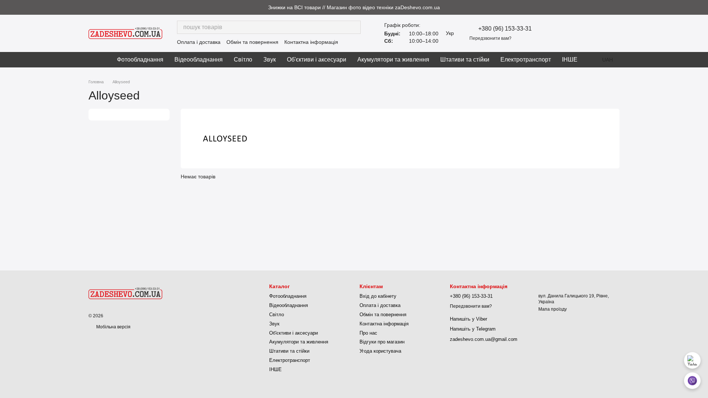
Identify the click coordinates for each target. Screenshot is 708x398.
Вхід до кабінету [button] (378, 296)
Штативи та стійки (464, 59)
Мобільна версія (113, 326)
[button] (702, 7)
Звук (269, 59)
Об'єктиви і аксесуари (316, 59)
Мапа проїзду (552, 309)
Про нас (368, 333)
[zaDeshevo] (125, 293)
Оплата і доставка (199, 42)
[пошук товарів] (354, 27)
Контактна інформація (311, 42)
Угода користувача (380, 351)
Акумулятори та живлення (393, 59)
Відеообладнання (198, 59)
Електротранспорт (525, 59)
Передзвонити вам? (490, 38)
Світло (243, 59)
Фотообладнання (140, 59)
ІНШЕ (569, 59)
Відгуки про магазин (382, 342)
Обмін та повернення (252, 42)
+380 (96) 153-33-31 (505, 29)
